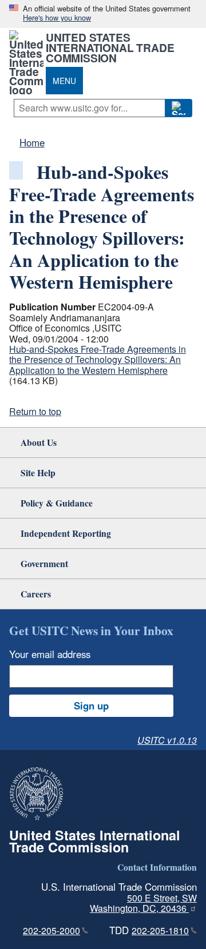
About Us (39, 442)
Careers (36, 593)
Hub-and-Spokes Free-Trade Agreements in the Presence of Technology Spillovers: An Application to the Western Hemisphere (97, 359)
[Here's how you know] (103, 14)
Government (44, 563)
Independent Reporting (66, 533)
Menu (64, 80)
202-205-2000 (51, 930)
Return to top (35, 411)
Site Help (38, 472)
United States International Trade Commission (110, 47)
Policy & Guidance (57, 502)
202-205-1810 (160, 930)
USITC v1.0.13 (167, 740)
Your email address (49, 654)
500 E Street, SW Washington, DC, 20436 (143, 903)
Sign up (91, 705)
